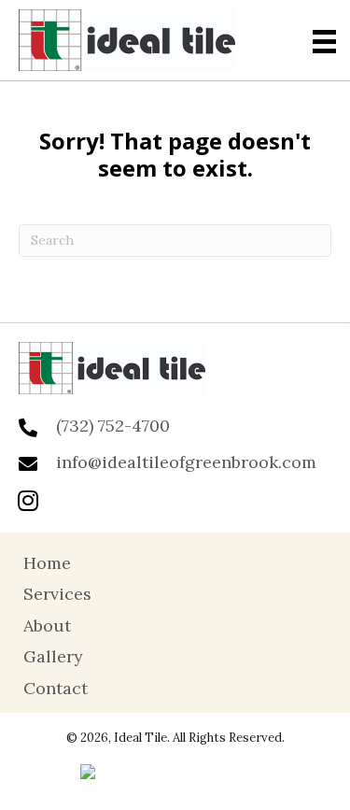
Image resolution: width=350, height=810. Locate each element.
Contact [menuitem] (55, 688)
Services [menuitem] (57, 593)
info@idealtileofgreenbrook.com (186, 462)
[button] (28, 500)
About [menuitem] (47, 625)
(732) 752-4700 (113, 425)
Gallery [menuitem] (53, 656)
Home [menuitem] (47, 563)
